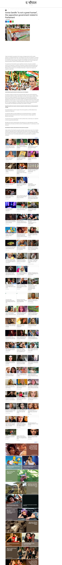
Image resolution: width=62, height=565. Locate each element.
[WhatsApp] (13, 22)
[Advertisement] (22, 49)
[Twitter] (8, 22)
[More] (15, 22)
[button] (56, 7)
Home (6, 8)
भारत (8, 8)
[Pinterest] (11, 22)
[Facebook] (6, 22)
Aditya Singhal (8, 19)
